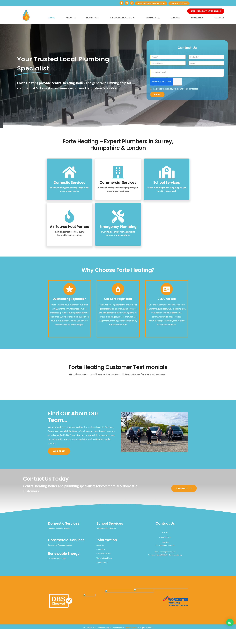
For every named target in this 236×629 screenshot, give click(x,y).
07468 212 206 (165, 537)
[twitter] (150, 560)
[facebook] (121, 3)
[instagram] (127, 3)
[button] (230, 622)
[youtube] (158, 560)
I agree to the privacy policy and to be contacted (175, 88)
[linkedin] (162, 560)
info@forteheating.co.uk (165, 545)
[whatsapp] (132, 3)
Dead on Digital (131, 628)
